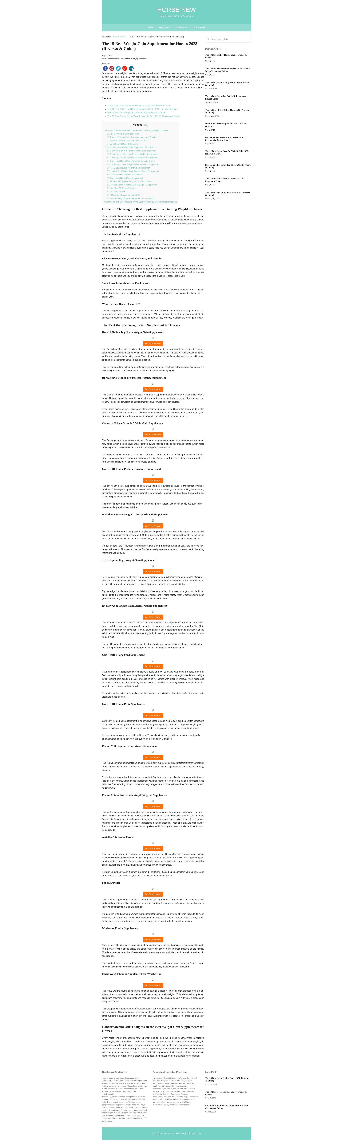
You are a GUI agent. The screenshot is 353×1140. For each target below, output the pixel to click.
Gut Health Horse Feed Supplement (124, 174)
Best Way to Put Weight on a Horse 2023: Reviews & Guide (136, 113)
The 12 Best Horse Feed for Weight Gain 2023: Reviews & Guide (139, 105)
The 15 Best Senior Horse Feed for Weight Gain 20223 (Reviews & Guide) (144, 116)
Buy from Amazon (153, 343)
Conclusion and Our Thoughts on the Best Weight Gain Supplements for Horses (140, 202)
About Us (170, 1133)
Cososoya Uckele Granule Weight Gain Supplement (132, 157)
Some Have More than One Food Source (127, 140)
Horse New (176, 9)
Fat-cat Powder (116, 191)
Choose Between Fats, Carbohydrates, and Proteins (132, 137)
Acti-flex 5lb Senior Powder (121, 188)
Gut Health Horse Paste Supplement (125, 178)
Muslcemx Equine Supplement (123, 195)
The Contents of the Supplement (123, 134)
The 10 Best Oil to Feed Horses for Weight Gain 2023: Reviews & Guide (143, 109)
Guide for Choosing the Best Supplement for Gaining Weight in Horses (136, 130)
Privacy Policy (181, 1133)
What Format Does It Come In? (122, 144)
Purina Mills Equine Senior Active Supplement (129, 181)
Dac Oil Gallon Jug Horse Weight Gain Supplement (131, 151)
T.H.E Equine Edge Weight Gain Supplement (128, 168)
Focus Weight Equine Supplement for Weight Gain (131, 198)
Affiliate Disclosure (194, 1133)
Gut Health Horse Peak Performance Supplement (131, 161)
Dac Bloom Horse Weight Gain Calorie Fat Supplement (133, 164)
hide (145, 125)
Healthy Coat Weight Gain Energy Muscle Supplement (133, 171)
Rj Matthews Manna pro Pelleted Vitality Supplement (132, 154)
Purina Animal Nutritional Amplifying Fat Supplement (132, 185)
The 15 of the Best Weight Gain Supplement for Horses (129, 147)
